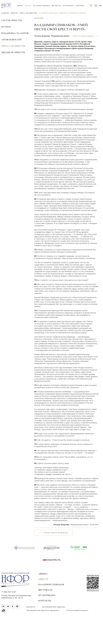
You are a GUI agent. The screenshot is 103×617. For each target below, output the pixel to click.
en (100, 5)
